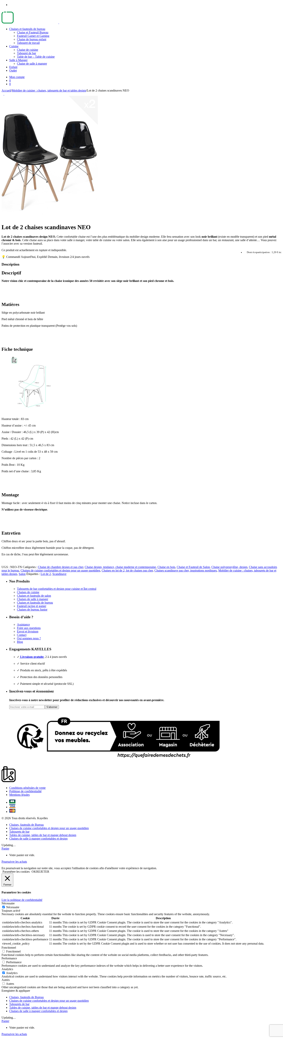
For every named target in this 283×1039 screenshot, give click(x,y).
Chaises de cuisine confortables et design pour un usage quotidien (60, 570)
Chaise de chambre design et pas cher (60, 567)
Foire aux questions (29, 628)
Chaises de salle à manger (32, 599)
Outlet (13, 70)
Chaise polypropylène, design (229, 567)
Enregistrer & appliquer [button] (16, 990)
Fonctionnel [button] (9, 947)
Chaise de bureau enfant (31, 39)
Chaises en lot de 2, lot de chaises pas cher (127, 570)
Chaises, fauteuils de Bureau (26, 824)
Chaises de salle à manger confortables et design (38, 838)
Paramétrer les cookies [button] (16, 871)
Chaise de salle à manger (32, 63)
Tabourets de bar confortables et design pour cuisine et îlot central (56, 588)
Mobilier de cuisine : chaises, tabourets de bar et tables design (49, 90)
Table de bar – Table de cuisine (36, 56)
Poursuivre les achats (14, 861)
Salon (22, 574)
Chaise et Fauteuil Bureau (32, 32)
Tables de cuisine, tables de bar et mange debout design (42, 835)
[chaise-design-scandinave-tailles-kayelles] (32, 412)
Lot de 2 (46, 574)
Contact (21, 635)
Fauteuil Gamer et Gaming (33, 35)
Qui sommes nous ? (29, 638)
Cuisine (13, 46)
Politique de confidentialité (25, 791)
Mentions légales (19, 794)
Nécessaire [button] (8, 903)
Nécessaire (12, 907)
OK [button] (34, 871)
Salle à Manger (18, 60)
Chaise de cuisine (27, 49)
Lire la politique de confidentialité (22, 900)
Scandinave (59, 574)
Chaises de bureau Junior (32, 609)
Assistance (23, 624)
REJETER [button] (42, 871)
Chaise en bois (166, 567)
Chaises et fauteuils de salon (34, 595)
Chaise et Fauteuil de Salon (193, 567)
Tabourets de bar (19, 831)
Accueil (6, 90)
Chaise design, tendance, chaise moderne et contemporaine (120, 567)
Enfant (13, 67)
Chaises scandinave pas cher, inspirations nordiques (185, 570)
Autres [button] (6, 980)
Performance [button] (9, 958)
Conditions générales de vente (27, 787)
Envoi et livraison (27, 631)
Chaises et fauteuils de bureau (27, 29)
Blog (20, 641)
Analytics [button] (7, 969)
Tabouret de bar (26, 53)
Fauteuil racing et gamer (31, 606)
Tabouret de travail (28, 42)
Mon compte (17, 77)
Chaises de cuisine (28, 592)
